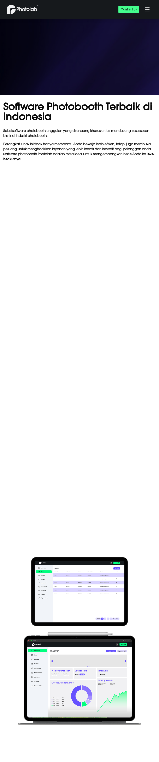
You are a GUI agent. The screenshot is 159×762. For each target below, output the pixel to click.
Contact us (129, 9)
